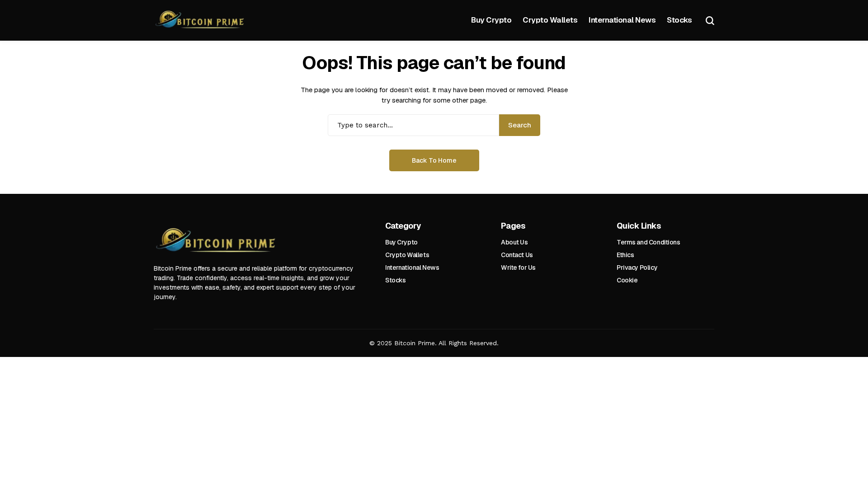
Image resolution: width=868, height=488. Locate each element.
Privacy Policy (637, 267)
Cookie (627, 280)
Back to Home (434, 160)
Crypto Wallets (407, 255)
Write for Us (518, 267)
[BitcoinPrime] (201, 20)
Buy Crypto (401, 242)
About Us (514, 242)
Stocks (395, 280)
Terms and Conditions (648, 242)
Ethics (625, 255)
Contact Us (517, 255)
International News (412, 267)
